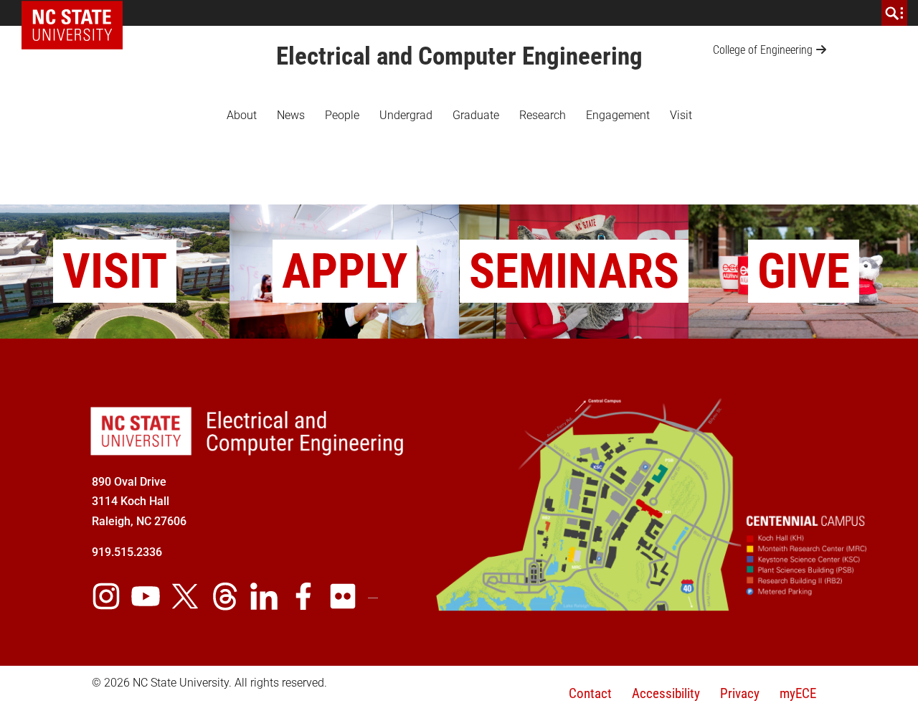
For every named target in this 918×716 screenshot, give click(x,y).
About (242, 115)
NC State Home (77, 13)
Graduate (476, 115)
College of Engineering (763, 50)
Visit (681, 115)
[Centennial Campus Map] (652, 605)
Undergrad (405, 115)
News (291, 115)
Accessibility (666, 693)
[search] (894, 13)
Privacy (740, 693)
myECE (798, 693)
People (342, 115)
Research (542, 115)
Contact (590, 693)
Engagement (618, 115)
